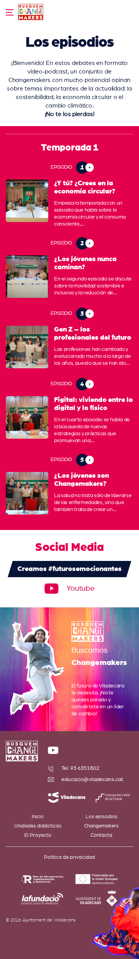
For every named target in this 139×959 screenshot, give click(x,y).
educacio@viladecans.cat (92, 779)
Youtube (80, 588)
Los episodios (101, 816)
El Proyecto (37, 835)
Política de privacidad (69, 857)
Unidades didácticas (37, 826)
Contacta (101, 835)
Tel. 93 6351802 (80, 768)
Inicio (38, 816)
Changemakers (101, 826)
